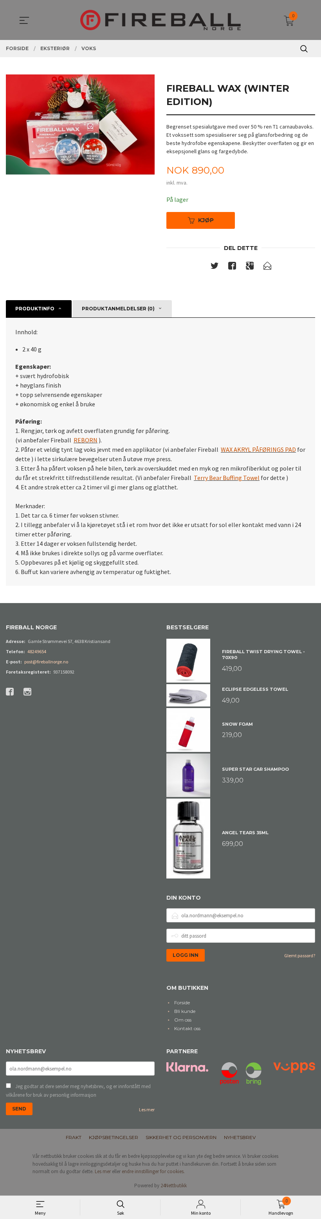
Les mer (147, 1109)
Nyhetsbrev (240, 1137)
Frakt (73, 1137)
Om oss (182, 1020)
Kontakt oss (187, 1028)
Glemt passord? (299, 955)
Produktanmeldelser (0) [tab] (118, 309)
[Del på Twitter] (214, 267)
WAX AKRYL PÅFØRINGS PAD (258, 449)
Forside (182, 1002)
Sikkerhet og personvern (181, 1137)
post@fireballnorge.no (46, 662)
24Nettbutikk (173, 1185)
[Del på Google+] (250, 267)
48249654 (36, 651)
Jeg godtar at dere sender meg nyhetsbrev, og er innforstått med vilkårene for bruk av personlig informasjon (78, 1090)
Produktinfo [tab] (34, 309)
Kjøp (206, 220)
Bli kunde (184, 1011)
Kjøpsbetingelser (113, 1137)
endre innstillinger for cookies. (153, 1171)
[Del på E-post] (267, 267)
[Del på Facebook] (232, 267)
